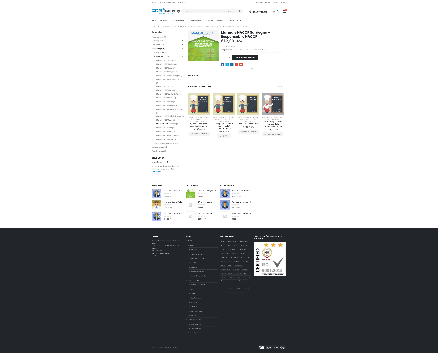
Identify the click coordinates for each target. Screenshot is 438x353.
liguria (229, 265)
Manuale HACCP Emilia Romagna (168, 76)
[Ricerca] (240, 11)
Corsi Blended (156, 45)
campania (235, 245)
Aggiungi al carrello (245, 57)
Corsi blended (195, 263)
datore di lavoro (232, 249)
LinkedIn (231, 64)
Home (154, 21)
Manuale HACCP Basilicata (165, 64)
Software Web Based (215, 21)
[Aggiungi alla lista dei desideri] (252, 69)
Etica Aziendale (195, 298)
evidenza (243, 253)
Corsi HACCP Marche (244, 118)
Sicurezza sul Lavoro (197, 285)
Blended (193, 315)
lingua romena (225, 269)
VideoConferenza (158, 151)
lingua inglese (238, 265)
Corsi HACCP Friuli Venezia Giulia (272, 118)
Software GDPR (195, 324)
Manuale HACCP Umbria (164, 131)
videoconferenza (226, 293)
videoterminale (239, 293)
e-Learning (205, 118)
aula (222, 245)
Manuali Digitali (251, 50)
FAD (249, 253)
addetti (223, 241)
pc (245, 273)
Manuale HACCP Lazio (164, 86)
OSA (240, 273)
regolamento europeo (243, 277)
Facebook (222, 64)
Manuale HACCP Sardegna (236, 50)
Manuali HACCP (261, 50)
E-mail (241, 64)
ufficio (238, 289)
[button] (278, 86)
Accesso (283, 2)
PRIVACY (223, 277)
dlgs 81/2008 (224, 253)
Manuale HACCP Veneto (164, 139)
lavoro (223, 265)
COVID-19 (193, 302)
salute (233, 285)
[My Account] (273, 11)
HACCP (202, 121)
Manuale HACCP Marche (164, 98)
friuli (247, 257)
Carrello (268, 2)
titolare (231, 289)
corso (222, 249)
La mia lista (259, 2)
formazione (224, 257)
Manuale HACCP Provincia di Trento (168, 116)
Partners (193, 267)
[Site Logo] (166, 11)
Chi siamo (163, 21)
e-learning (234, 253)
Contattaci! (156, 172)
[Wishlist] (279, 11)
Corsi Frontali (196, 21)
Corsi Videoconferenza (198, 258)
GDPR (192, 289)
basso (227, 245)
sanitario (240, 285)
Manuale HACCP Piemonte (165, 105)
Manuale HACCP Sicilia (164, 128)
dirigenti (242, 249)
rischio (245, 281)
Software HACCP (196, 329)
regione (231, 277)
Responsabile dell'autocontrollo (231, 281)
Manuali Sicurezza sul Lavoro (164, 143)
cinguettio (227, 64)
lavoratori (246, 261)
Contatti (275, 2)
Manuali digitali (235, 21)
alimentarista (244, 241)
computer (244, 245)
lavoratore (237, 261)
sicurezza (224, 289)
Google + (236, 64)
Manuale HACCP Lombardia (166, 94)
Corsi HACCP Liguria (195, 118)
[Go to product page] (199, 104)
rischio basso (225, 285)
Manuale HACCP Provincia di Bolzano (169, 109)
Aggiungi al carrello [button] (199, 134)
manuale (244, 269)
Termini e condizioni (197, 272)
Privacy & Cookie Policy (198, 276)
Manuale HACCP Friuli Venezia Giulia (168, 79)
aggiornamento (232, 241)
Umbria (245, 289)
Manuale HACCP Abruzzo (165, 60)
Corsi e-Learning (178, 21)
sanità (247, 285)
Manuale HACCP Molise (164, 102)
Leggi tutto (225, 136)
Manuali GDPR (159, 52)
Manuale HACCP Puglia (164, 120)
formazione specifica (237, 257)
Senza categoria (157, 37)
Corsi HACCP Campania (220, 118)
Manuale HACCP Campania (165, 72)
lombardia (236, 269)
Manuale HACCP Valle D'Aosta (167, 135)
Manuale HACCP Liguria (164, 90)
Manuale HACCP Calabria (165, 68)
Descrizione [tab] (193, 75)
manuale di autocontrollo (229, 273)
